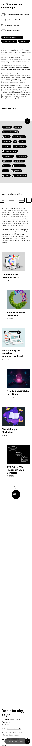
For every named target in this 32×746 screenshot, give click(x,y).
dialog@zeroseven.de (15, 733)
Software (6, 166)
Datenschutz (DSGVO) (10, 132)
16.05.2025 (12, 354)
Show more (14, 494)
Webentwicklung (20, 176)
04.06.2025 (16, 315)
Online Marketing (19, 146)
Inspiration (6, 142)
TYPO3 (5, 171)
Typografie (17, 171)
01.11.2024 (10, 432)
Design (7, 137)
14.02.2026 (10, 277)
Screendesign (21, 156)
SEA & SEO (7, 161)
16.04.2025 (18, 394)
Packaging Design (11, 151)
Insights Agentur (18, 137)
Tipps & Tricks (19, 166)
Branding (18, 127)
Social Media (19, 161)
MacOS (22, 142)
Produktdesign (8, 156)
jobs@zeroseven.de (12, 735)
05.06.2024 (16, 471)
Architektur (7, 127)
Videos (7, 176)
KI (15, 142)
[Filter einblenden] (27, 121)
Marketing (6, 146)
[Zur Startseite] (9, 108)
